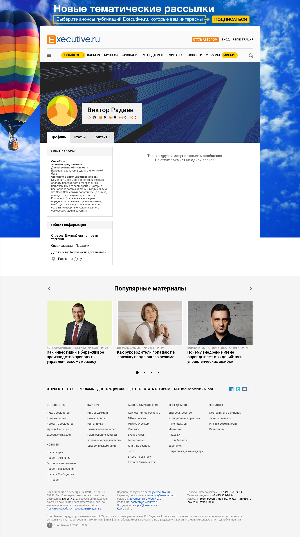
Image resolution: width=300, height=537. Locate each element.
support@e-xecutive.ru (146, 505)
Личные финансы (220, 418)
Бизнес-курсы (136, 434)
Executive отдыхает (59, 434)
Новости (195, 55)
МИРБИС (229, 55)
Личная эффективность (102, 429)
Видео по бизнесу (139, 456)
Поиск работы (96, 418)
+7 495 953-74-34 (231, 492)
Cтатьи (80, 137)
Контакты (102, 137)
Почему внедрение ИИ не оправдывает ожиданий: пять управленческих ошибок (215, 357)
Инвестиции (216, 429)
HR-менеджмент (129, 347)
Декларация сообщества (119, 389)
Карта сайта (124, 508)
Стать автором (205, 39)
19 (162, 347)
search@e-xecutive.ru (156, 492)
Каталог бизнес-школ (141, 462)
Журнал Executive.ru (59, 429)
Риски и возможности (223, 423)
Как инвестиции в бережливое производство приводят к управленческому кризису (75, 357)
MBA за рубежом (138, 423)
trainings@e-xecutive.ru (161, 495)
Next (251, 289)
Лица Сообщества (58, 412)
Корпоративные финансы (225, 412)
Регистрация (243, 39)
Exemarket (175, 445)
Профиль (58, 137)
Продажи (174, 434)
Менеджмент (154, 55)
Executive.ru (69, 498)
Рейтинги (133, 429)
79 (106, 347)
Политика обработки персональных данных (74, 508)
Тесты (132, 451)
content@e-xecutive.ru (144, 502)
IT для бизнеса (178, 440)
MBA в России (137, 418)
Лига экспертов (56, 418)
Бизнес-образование (121, 55)
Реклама (86, 389)
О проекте (55, 389)
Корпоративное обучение (144, 412)
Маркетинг (175, 429)
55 (94, 117)
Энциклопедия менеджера (186, 451)
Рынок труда (95, 423)
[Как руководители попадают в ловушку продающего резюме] (150, 323)
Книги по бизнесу (139, 445)
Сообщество (73, 55)
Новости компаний (58, 457)
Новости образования (60, 468)
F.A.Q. (71, 389)
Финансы (176, 55)
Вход (226, 39)
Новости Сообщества (60, 474)
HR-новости (54, 479)
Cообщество (56, 405)
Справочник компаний (101, 445)
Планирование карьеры (102, 434)
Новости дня (55, 452)
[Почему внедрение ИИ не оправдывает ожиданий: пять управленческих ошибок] (220, 323)
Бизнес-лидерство (180, 412)
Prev (49, 289)
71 (246, 347)
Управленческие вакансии (104, 440)
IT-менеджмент (178, 423)
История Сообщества (60, 423)
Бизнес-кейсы (137, 440)
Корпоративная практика (66, 347)
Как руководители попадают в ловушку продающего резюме (146, 354)
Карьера (94, 55)
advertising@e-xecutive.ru (145, 498)
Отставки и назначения (61, 463)
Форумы (213, 55)
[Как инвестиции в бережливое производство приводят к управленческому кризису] (80, 323)
